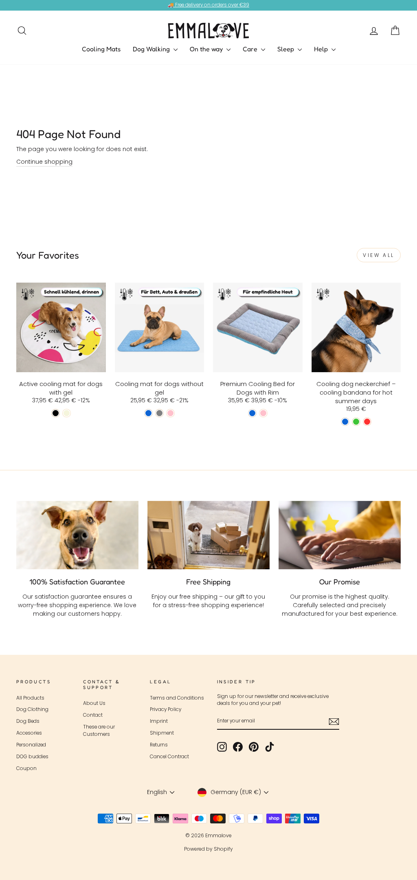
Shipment (162, 733)
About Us (94, 703)
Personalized (31, 745)
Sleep (286, 49)
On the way (207, 49)
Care (251, 49)
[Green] (356, 422)
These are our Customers (99, 730)
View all (379, 255)
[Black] (55, 413)
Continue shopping (44, 162)
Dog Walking (152, 49)
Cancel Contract (169, 756)
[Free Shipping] (208, 535)
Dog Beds (28, 721)
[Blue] (148, 413)
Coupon (26, 768)
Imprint (159, 721)
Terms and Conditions (177, 698)
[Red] (367, 422)
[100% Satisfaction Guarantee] (77, 535)
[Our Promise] (340, 535)
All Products (30, 698)
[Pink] (170, 413)
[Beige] (66, 413)
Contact (93, 715)
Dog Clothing (32, 709)
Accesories (29, 733)
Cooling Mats (101, 49)
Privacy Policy (165, 709)
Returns (159, 745)
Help (321, 49)
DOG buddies (32, 756)
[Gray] (159, 413)
